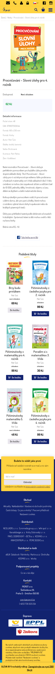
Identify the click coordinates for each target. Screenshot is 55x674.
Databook (15, 554)
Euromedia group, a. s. (28, 528)
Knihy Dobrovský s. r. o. (35, 532)
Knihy (10, 17)
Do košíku (14, 310)
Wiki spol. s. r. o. (45, 528)
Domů (3, 17)
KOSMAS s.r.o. (24, 558)
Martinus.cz (35, 554)
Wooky (34, 558)
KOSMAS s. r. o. (41, 536)
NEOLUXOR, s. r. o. (10, 528)
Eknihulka (45, 554)
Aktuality (7, 506)
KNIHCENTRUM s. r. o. (19, 540)
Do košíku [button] (42, 313)
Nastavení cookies (27, 514)
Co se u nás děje (27, 572)
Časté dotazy (11, 510)
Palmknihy (24, 554)
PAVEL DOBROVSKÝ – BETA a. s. (21, 536)
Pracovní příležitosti (41, 510)
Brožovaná (12, 149)
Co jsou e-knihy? (25, 510)
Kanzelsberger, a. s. (17, 532)
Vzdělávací (11, 158)
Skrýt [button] (29, 670)
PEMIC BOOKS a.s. (36, 540)
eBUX (8, 554)
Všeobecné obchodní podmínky (38, 506)
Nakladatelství (18, 506)
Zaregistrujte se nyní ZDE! (41, 666)
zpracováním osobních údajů (38, 486)
